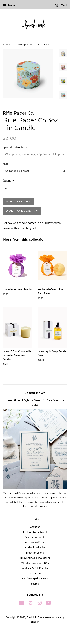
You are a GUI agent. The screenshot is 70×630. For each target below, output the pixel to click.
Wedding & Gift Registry (35, 568)
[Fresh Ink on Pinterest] (30, 604)
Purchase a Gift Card (35, 542)
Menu (11, 5)
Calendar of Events (35, 537)
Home (6, 44)
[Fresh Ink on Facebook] (21, 604)
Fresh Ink (31, 617)
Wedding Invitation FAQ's (35, 563)
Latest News (35, 393)
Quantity (8, 180)
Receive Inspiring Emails (35, 578)
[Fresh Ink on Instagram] (39, 604)
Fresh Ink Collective (35, 547)
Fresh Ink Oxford (35, 553)
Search (35, 584)
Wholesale (35, 573)
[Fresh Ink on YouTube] (48, 604)
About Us (35, 527)
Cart (63, 5)
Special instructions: (15, 147)
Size (5, 164)
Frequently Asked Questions (35, 558)
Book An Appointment (35, 532)
